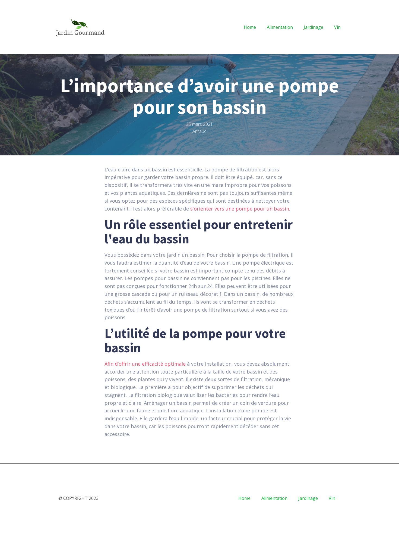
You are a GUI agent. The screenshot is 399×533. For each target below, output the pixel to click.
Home (250, 27)
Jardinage (313, 27)
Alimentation (280, 27)
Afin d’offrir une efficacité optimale (145, 363)
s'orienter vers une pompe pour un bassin (239, 208)
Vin (337, 27)
